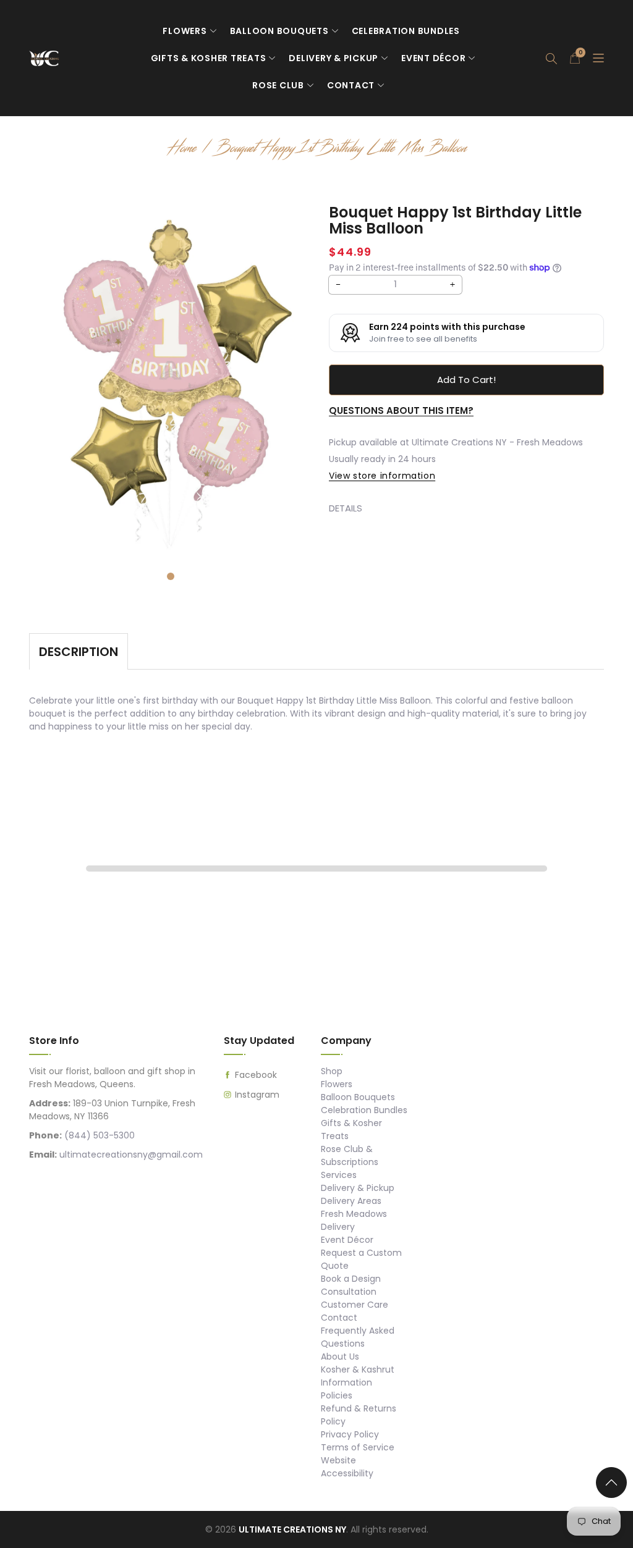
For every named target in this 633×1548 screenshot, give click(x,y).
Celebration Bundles (406, 31)
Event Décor (433, 58)
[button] (551, 58)
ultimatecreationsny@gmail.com (131, 1154)
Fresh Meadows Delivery (354, 1220)
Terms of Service (357, 1447)
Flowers (184, 31)
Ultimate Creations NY (292, 1529)
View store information (382, 475)
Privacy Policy (350, 1434)
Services (339, 1175)
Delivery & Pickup (333, 58)
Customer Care (354, 1304)
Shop (331, 1071)
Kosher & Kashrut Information (357, 1376)
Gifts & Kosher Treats (208, 58)
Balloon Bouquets (279, 31)
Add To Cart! (466, 379)
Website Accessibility (347, 1466)
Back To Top (614, 1487)
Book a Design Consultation (351, 1285)
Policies (336, 1395)
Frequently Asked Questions (357, 1337)
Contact (351, 85)
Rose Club (278, 85)
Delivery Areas (351, 1201)
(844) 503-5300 (99, 1135)
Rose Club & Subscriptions (349, 1155)
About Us (340, 1356)
